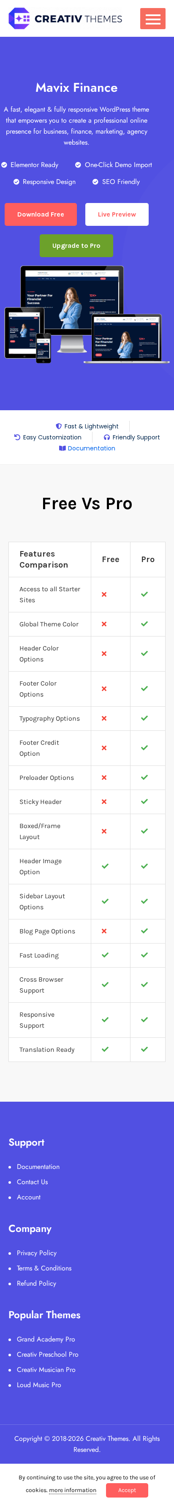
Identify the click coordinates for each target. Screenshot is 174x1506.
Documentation (38, 1166)
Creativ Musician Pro (46, 1369)
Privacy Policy (37, 1253)
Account (29, 1197)
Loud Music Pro (39, 1385)
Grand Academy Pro (46, 1339)
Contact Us (32, 1182)
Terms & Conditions (44, 1268)
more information (72, 1490)
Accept (127, 1490)
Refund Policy (36, 1283)
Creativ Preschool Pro (48, 1354)
